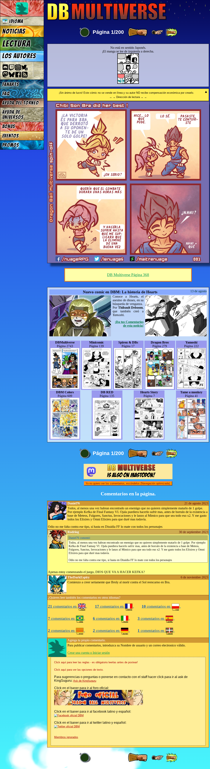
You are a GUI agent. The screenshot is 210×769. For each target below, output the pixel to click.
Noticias (13, 31)
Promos (10, 145)
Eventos (10, 135)
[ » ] (137, 32)
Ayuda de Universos (13, 114)
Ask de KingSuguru (84, 680)
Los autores (19, 55)
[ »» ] (171, 32)
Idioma (15, 21)
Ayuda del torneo (20, 102)
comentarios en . (67, 606)
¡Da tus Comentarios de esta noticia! (129, 323)
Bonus (8, 126)
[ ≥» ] (157, 32)
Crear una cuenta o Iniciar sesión (88, 652)
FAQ (6, 93)
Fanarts (10, 84)
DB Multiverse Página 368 (128, 275)
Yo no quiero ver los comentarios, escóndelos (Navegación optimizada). (128, 483)
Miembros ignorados (66, 737)
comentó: (80, 537)
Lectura (16, 43)
